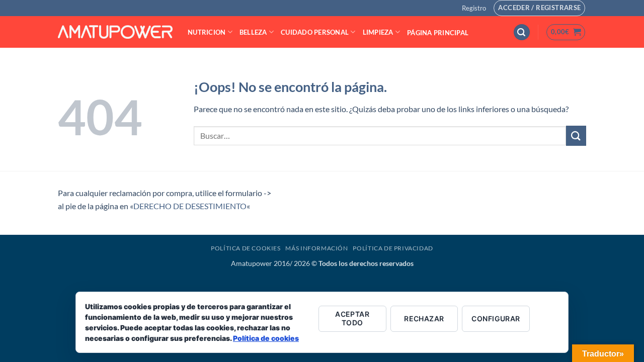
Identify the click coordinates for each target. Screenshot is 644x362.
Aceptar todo (352, 318)
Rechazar (424, 318)
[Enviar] (576, 135)
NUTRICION (206, 32)
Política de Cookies (246, 248)
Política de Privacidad (393, 248)
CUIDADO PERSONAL (315, 32)
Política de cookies (266, 338)
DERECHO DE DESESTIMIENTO (190, 206)
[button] (474, 8)
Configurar (495, 318)
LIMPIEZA (378, 32)
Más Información (316, 248)
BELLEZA (253, 32)
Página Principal (437, 33)
